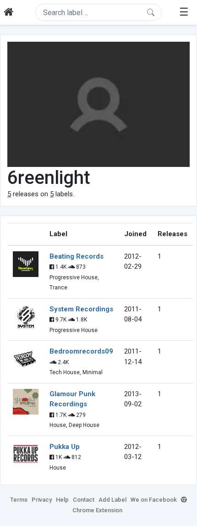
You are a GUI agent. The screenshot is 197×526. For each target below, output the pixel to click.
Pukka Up (64, 447)
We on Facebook (154, 499)
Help (62, 499)
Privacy (42, 499)
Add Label (112, 499)
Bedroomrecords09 (81, 351)
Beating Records (76, 256)
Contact (83, 499)
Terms (18, 499)
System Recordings (81, 309)
